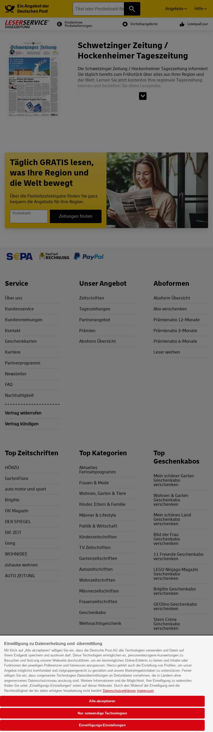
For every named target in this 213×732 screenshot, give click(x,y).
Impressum (145, 691)
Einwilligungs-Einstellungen (102, 725)
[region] (106, 684)
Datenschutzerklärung (119, 691)
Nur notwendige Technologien (102, 713)
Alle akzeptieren (102, 701)
